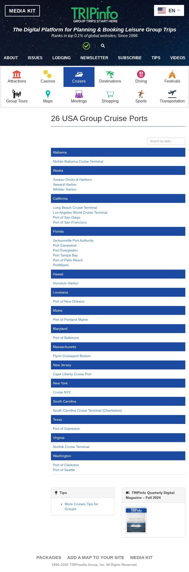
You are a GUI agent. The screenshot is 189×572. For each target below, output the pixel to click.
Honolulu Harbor (66, 283)
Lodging (61, 58)
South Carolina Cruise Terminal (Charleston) (87, 410)
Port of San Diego (66, 217)
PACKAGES (48, 557)
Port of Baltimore (66, 338)
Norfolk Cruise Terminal (71, 447)
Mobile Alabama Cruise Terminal (78, 161)
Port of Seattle (64, 470)
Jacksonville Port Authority (73, 240)
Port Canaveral (64, 245)
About (11, 58)
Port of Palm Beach (68, 260)
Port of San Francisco (70, 222)
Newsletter (94, 58)
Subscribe (130, 58)
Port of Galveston (66, 429)
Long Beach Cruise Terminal (75, 207)
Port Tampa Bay (65, 255)
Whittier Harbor (65, 189)
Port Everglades (65, 250)
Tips (156, 58)
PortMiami (61, 265)
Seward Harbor (65, 184)
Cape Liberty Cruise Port (72, 374)
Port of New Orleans (68, 301)
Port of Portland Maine (70, 319)
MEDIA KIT (22, 11)
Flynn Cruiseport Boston (72, 356)
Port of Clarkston (66, 465)
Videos (177, 58)
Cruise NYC (62, 392)
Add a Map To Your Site (95, 557)
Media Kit (141, 557)
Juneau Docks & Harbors (72, 179)
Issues (35, 58)
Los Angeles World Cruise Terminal (80, 212)
